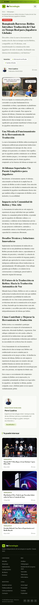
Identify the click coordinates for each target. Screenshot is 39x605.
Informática (24, 577)
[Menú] (35, 6)
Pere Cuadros (13, 69)
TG (28, 600)
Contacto (5, 593)
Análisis (23, 561)
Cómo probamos (7, 590)
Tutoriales (24, 572)
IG (32, 600)
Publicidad (24, 593)
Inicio (3, 12)
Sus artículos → (10, 424)
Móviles (4, 561)
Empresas (5, 564)
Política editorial (7, 588)
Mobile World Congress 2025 (28, 568)
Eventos (4, 575)
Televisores (24, 574)
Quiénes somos (7, 585)
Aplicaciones (6, 567)
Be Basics (5, 572)
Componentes (6, 569)
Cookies (23, 590)
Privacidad (24, 588)
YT (24, 600)
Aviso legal (24, 585)
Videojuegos (10, 12)
